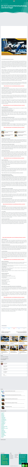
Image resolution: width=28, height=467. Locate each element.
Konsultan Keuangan (11, 455)
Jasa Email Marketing (4, 325)
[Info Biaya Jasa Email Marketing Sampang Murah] (14, 348)
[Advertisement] (14, 20)
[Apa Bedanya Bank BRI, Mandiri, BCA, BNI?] (3, 392)
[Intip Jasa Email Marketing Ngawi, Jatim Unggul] (2, 132)
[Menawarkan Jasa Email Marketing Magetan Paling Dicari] (2, 135)
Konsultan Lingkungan (16, 455)
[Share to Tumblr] (24, 328)
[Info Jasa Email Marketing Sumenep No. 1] (14, 339)
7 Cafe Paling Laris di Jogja (8, 406)
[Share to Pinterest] (14, 328)
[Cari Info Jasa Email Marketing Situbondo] (23, 339)
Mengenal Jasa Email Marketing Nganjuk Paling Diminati (22, 132)
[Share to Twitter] (9, 328)
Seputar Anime (11, 457)
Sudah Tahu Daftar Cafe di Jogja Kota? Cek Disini (11, 402)
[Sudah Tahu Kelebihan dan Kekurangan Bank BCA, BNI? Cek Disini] (3, 396)
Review (16, 456)
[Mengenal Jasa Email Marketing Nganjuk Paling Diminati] (16, 132)
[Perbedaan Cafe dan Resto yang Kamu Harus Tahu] (3, 399)
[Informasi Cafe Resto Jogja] (14, 0)
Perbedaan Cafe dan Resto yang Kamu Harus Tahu (11, 398)
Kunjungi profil (4, 372)
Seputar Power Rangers (11, 458)
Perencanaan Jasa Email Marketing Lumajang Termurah (22, 135)
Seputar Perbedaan (16, 457)
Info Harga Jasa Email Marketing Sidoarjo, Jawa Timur (4, 352)
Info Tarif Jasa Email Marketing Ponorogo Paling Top (22, 352)
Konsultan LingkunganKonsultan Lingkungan (11, 456)
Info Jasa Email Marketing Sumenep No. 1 (13, 343)
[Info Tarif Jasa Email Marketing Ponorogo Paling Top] (23, 348)
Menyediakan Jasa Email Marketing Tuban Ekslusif (4, 343)
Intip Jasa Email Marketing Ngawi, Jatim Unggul (9, 132)
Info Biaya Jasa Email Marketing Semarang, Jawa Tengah (5, 332)
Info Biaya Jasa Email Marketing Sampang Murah (13, 352)
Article (11, 454)
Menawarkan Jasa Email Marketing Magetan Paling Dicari (9, 135)
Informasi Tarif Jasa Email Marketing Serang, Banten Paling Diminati (21, 332)
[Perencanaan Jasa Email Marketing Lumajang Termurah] (16, 135)
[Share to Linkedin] (19, 328)
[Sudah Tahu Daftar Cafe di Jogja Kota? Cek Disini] (3, 403)
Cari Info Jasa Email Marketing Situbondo (22, 343)
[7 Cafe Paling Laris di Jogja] (3, 407)
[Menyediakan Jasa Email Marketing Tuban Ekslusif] (5, 339)
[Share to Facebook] (3, 328)
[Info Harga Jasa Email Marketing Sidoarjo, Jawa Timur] (5, 348)
